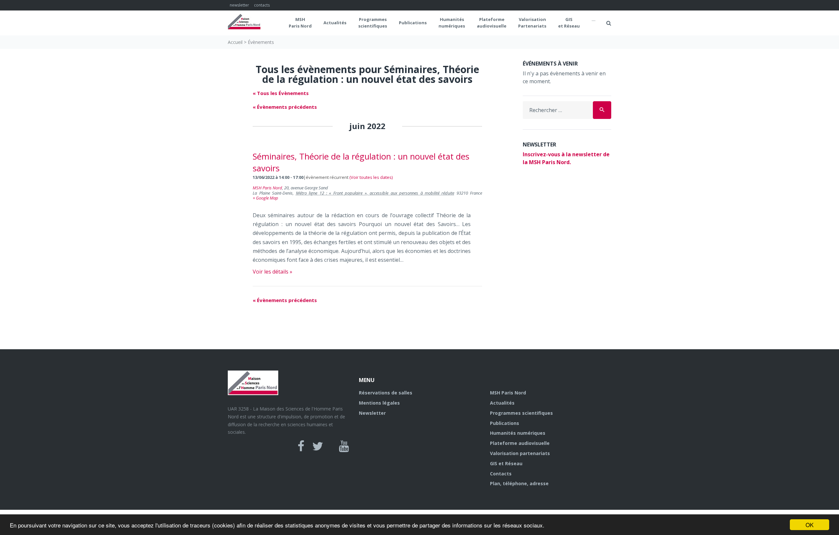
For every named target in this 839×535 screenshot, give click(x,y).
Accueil (235, 42)
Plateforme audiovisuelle (520, 443)
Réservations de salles (385, 393)
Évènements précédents (285, 107)
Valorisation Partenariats (532, 22)
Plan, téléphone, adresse (519, 483)
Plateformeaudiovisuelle (491, 22)
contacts (262, 5)
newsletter (239, 5)
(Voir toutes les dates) (371, 177)
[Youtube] (344, 446)
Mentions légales (379, 403)
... (593, 19)
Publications (413, 23)
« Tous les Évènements (281, 93)
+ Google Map (265, 198)
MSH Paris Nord (300, 22)
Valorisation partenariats (520, 453)
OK (809, 525)
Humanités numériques (452, 22)
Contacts (501, 473)
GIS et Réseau (569, 22)
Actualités (334, 23)
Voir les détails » (272, 271)
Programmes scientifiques (372, 22)
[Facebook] (301, 446)
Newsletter (372, 413)
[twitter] (317, 446)
